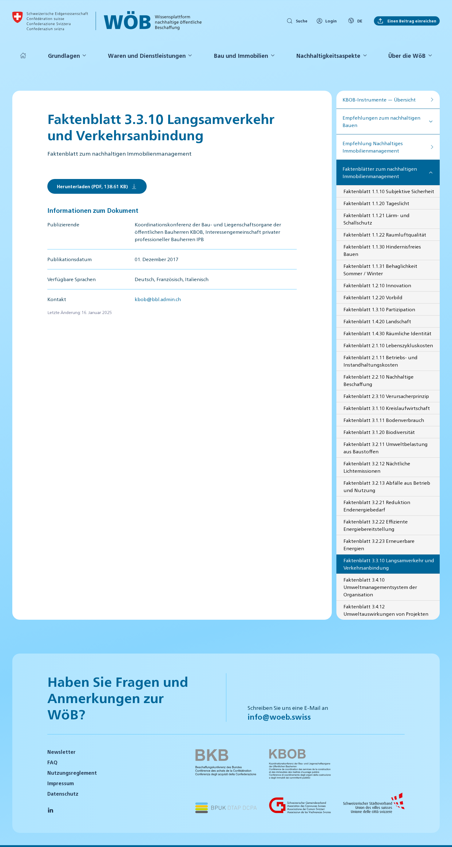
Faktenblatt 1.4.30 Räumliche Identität (387, 333)
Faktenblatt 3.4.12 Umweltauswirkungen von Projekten (385, 610)
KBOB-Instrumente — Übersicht (379, 99)
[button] (440, 834)
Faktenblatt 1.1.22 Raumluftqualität (384, 234)
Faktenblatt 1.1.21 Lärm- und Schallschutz (376, 219)
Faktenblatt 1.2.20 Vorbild (372, 297)
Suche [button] (301, 20)
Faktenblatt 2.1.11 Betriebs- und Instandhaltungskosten (380, 361)
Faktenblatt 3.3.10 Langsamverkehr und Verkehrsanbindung (388, 564)
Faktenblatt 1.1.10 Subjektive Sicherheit (388, 191)
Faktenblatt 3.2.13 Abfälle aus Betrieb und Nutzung (386, 486)
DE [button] (359, 20)
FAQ (52, 762)
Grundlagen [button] (64, 55)
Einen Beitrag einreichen (411, 20)
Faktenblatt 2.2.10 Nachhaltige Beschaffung (378, 380)
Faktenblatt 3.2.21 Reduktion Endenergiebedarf (376, 506)
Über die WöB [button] (407, 55)
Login (331, 20)
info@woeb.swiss (279, 717)
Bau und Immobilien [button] (241, 55)
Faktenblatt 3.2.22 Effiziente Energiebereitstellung (375, 525)
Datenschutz (62, 793)
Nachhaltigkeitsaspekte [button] (328, 55)
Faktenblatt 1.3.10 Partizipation (379, 309)
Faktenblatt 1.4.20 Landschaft (377, 321)
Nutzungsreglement (72, 772)
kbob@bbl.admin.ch (158, 299)
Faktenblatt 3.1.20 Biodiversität (379, 432)
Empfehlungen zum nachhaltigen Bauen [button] (381, 121)
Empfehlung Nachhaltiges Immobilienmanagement (373, 147)
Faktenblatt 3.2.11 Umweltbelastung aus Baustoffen (385, 448)
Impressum (60, 783)
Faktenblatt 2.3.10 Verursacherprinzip (386, 396)
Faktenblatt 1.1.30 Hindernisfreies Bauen (382, 250)
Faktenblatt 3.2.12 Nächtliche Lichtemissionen (376, 467)
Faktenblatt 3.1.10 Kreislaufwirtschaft (386, 408)
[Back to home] (50, 21)
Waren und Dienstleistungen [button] (147, 55)
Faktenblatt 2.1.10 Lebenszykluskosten (388, 345)
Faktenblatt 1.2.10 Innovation (377, 285)
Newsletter (61, 752)
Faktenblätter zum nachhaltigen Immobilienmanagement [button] (380, 172)
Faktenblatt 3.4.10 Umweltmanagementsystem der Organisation (380, 587)
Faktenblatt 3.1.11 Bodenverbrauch (383, 420)
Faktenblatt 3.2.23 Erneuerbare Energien (378, 544)
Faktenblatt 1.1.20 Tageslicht (376, 203)
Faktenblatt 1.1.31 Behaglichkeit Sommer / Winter (380, 269)
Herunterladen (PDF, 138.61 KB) (92, 186)
